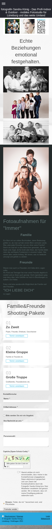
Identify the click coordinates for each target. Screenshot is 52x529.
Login (48, 516)
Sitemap (20, 516)
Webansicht (45, 519)
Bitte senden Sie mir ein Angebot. (20, 416)
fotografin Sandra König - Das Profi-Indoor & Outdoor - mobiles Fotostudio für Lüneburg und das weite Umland (26, 12)
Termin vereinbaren (16, 336)
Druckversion (10, 516)
